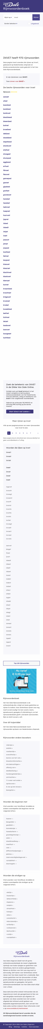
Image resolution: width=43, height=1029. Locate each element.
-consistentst (11, 918)
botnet (6, 125)
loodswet (7, 325)
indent (8, 583)
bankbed (7, 109)
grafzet (6, 191)
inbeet (8, 564)
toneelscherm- (11, 831)
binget (8, 549)
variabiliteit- (10, 860)
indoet (8, 586)
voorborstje (10, 751)
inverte (8, 509)
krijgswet (7, 297)
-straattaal (10, 908)
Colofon (24, 1027)
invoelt (8, 528)
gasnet (6, 183)
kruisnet (6, 301)
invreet (8, 535)
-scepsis (9, 905)
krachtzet (7, 293)
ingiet (8, 597)
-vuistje (9, 934)
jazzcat (6, 240)
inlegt (8, 612)
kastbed (6, 252)
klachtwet (7, 272)
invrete (8, 539)
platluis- (9, 854)
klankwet (7, 276)
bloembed (7, 121)
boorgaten (10, 790)
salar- (8, 838)
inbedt (6, 227)
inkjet (5, 232)
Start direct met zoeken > (19, 412)
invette (8, 513)
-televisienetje (11, 921)
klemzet (6, 280)
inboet (8, 571)
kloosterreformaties (13, 761)
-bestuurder (10, 931)
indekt (8, 579)
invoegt (9, 524)
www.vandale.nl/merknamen (17, 1008)
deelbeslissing (11, 771)
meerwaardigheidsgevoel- (16, 857)
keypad (6, 260)
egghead (7, 162)
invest (8, 456)
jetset (5, 244)
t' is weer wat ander (13, 780)
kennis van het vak (13, 758)
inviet (8, 460)
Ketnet (6, 256)
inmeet (8, 623)
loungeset (7, 334)
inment (8, 627)
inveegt (9, 494)
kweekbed (7, 309)
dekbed (6, 134)
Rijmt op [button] (7, 17)
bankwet (6, 113)
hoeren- (9, 819)
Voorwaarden (34, 1027)
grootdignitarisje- (12, 835)
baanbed (7, 105)
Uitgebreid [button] (35, 24)
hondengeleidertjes (13, 774)
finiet (8, 553)
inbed (5, 223)
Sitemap (17, 1027)
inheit (8, 605)
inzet (5, 236)
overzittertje (10, 755)
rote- (8, 848)
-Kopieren (9, 902)
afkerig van (10, 767)
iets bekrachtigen (12, 764)
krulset (6, 305)
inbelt (8, 568)
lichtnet (6, 317)
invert (8, 452)
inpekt (8, 638)
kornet (6, 285)
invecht (9, 490)
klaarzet (6, 268)
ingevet (9, 487)
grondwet (7, 195)
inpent (8, 642)
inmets (8, 635)
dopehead (7, 142)
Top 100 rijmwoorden (21, 663)
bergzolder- (10, 822)
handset (6, 199)
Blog (10, 1027)
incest (8, 575)
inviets (8, 516)
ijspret (5, 219)
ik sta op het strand (13, 787)
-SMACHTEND (11, 899)
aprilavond (10, 784)
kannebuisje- (11, 828)
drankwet (7, 146)
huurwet (6, 215)
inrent (8, 646)
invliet (8, 520)
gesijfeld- (9, 825)
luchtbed (6, 338)
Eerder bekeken (10, 23)
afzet (5, 101)
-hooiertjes (10, 896)
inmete (8, 631)
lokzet (5, 321)
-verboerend (10, 928)
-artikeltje (10, 924)
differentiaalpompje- (14, 851)
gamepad (7, 178)
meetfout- (10, 844)
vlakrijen (9, 745)
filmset (6, 170)
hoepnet (6, 211)
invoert (8, 531)
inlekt (8, 616)
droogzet (7, 154)
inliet (8, 620)
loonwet (6, 329)
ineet (8, 467)
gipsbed (6, 187)
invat (8, 472)
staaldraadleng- (12, 841)
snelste (8, 748)
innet (8, 476)
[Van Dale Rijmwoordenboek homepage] (12, 5)
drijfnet (6, 150)
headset (6, 203)
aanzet (6, 97)
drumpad (7, 158)
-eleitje (8, 892)
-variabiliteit (10, 937)
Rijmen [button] (36, 17)
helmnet (6, 207)
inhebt (8, 601)
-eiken (8, 915)
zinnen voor (17, 81)
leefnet (6, 313)
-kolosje (9, 912)
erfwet (6, 166)
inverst (8, 505)
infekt (8, 594)
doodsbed (7, 138)
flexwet (6, 174)
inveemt (9, 498)
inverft (8, 502)
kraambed (7, 289)
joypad (6, 248)
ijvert (8, 557)
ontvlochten (10, 777)
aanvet (9, 546)
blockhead (7, 117)
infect (8, 590)
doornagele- (10, 864)
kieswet (6, 264)
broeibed (7, 129)
